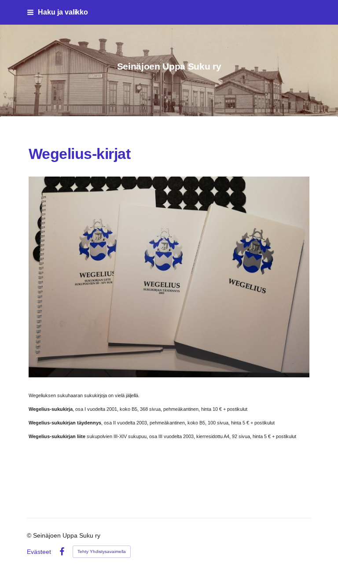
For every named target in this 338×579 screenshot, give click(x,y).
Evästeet (39, 552)
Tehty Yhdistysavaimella (101, 551)
